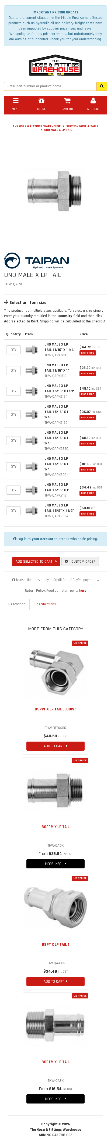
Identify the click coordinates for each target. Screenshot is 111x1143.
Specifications (45, 604)
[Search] (101, 86)
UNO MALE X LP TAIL (58, 130)
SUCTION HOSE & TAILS (82, 126)
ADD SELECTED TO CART (36, 561)
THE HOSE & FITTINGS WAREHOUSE (37, 126)
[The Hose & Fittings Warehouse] (55, 63)
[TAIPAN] (55, 261)
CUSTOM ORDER (81, 561)
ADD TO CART (55, 746)
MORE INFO (55, 863)
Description (16, 604)
